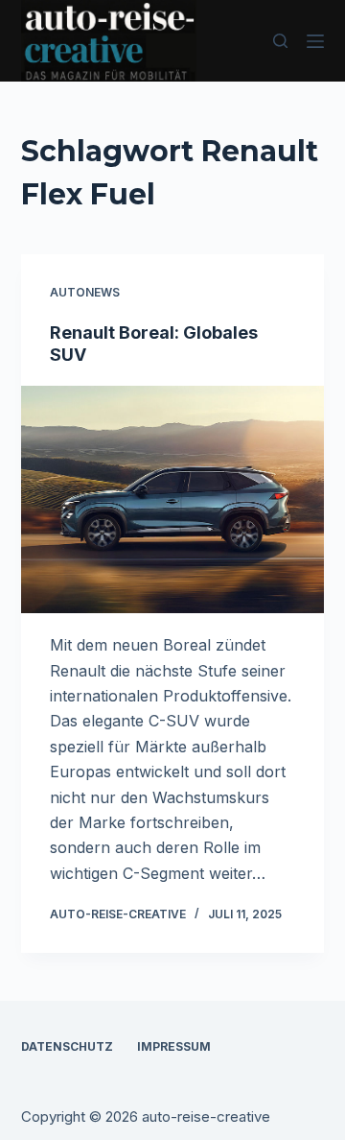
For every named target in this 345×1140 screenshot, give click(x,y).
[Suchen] (280, 41)
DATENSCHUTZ (67, 1046)
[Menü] (315, 41)
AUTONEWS (85, 292)
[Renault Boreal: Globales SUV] (173, 500)
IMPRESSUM (174, 1046)
